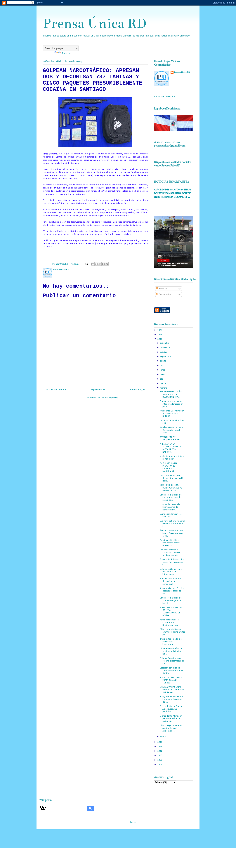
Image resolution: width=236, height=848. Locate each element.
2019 (159, 760)
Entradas (162, 289)
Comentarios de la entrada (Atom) (102, 398)
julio (162, 365)
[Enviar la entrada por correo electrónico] (86, 264)
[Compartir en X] (100, 264)
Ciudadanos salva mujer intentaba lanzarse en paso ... (171, 404)
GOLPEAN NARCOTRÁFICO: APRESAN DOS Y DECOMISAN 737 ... (172, 394)
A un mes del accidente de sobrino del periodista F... (171, 581)
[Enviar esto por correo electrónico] (93, 264)
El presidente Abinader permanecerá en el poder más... (171, 719)
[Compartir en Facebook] (103, 264)
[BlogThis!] (96, 264)
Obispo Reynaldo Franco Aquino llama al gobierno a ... (171, 728)
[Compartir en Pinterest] (107, 264)
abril (162, 379)
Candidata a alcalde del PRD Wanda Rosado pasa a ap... (171, 497)
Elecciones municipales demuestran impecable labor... (172, 478)
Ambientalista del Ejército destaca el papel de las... (172, 591)
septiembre (165, 356)
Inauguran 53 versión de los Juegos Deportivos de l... (171, 699)
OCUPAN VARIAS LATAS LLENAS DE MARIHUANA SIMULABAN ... (172, 690)
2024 (159, 339)
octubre (164, 352)
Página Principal (98, 390)
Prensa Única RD (94, 23)
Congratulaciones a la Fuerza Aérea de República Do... (170, 507)
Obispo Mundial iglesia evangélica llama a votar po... (172, 632)
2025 (159, 335)
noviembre (165, 347)
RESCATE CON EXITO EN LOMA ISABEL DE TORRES (171, 680)
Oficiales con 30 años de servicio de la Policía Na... (171, 651)
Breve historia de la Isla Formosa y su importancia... (171, 641)
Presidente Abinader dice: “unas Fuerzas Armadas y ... (172, 562)
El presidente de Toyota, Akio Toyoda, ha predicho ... (171, 709)
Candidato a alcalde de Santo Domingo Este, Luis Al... (171, 600)
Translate (66, 53)
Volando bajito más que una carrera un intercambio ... (171, 572)
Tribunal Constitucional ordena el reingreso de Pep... (172, 661)
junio (162, 370)
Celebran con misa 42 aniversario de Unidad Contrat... (171, 670)
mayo (162, 375)
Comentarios (164, 294)
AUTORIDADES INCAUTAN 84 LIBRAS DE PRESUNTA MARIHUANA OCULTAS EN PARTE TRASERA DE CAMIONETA (172, 193)
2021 (159, 751)
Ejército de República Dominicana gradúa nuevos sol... (170, 543)
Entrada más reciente (56, 390)
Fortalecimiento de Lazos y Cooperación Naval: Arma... (172, 430)
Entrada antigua (137, 390)
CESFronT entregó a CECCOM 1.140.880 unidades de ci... (170, 552)
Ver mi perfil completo (164, 97)
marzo (163, 383)
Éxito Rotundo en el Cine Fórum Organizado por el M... (171, 533)
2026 (159, 330)
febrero (163, 388)
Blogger (133, 822)
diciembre (165, 343)
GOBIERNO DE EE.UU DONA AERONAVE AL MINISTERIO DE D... (171, 488)
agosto (163, 361)
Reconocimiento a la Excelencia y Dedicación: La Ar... (170, 622)
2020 (159, 755)
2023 (159, 742)
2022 (159, 747)
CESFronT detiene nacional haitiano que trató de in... (172, 524)
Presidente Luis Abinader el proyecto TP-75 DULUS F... (172, 413)
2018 (159, 764)
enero (163, 736)
